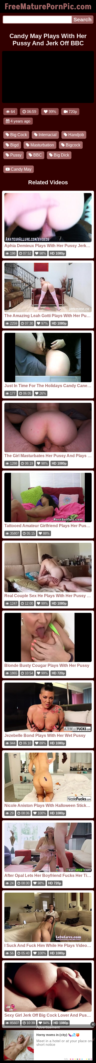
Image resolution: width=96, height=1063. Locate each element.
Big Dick (61, 155)
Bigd (14, 145)
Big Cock (18, 135)
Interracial (47, 135)
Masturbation (41, 145)
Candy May (20, 169)
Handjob (75, 135)
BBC (37, 155)
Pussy (15, 155)
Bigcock (72, 145)
